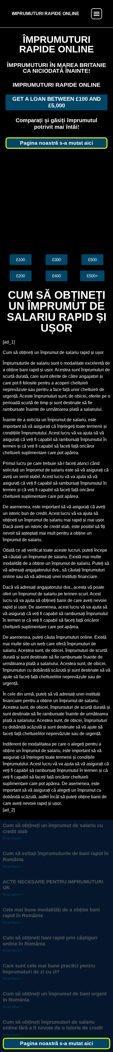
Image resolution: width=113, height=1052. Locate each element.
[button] (96, 13)
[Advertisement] (56, 201)
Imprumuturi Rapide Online (56, 85)
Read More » (12, 838)
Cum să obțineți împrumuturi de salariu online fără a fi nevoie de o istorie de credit (53, 1025)
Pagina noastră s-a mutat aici (56, 143)
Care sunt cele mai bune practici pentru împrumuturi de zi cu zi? (49, 969)
